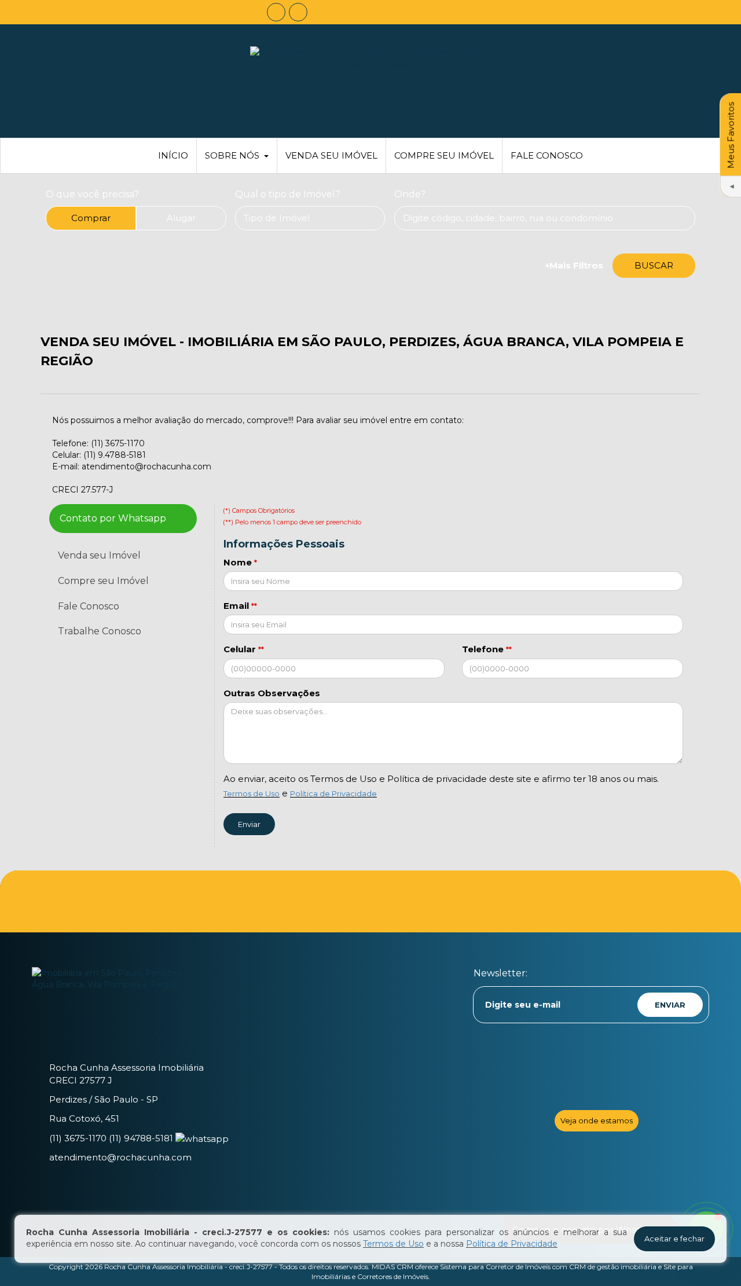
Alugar (181, 217)
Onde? (409, 194)
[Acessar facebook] (276, 12)
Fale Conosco (547, 155)
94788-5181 (141, 1138)
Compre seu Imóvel (444, 155)
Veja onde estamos (596, 1120)
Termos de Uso (251, 793)
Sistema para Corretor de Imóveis (495, 1266)
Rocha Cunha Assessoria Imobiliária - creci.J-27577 (188, 1266)
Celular (239, 649)
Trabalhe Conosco (99, 631)
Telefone (483, 649)
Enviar (249, 824)
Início (173, 155)
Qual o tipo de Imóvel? (287, 194)
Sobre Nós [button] (232, 155)
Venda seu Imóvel (331, 155)
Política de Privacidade (333, 793)
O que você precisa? (92, 194)
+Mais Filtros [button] (574, 265)
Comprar (91, 217)
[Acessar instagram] (298, 12)
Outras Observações (271, 693)
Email (236, 605)
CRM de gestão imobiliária (612, 1266)
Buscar (653, 265)
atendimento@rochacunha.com (120, 1157)
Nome (237, 562)
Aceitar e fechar (674, 1238)
